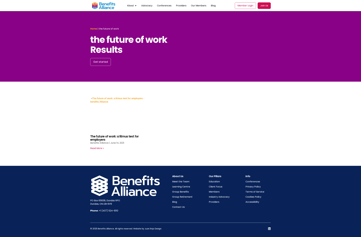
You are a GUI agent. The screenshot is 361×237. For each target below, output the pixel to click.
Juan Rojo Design (153, 228)
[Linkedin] (269, 228)
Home (93, 28)
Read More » (97, 148)
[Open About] (136, 6)
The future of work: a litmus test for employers (114, 138)
